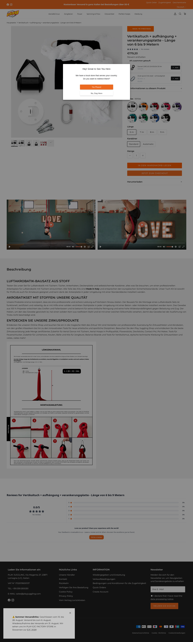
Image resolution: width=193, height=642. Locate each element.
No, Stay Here (96, 93)
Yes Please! (96, 87)
